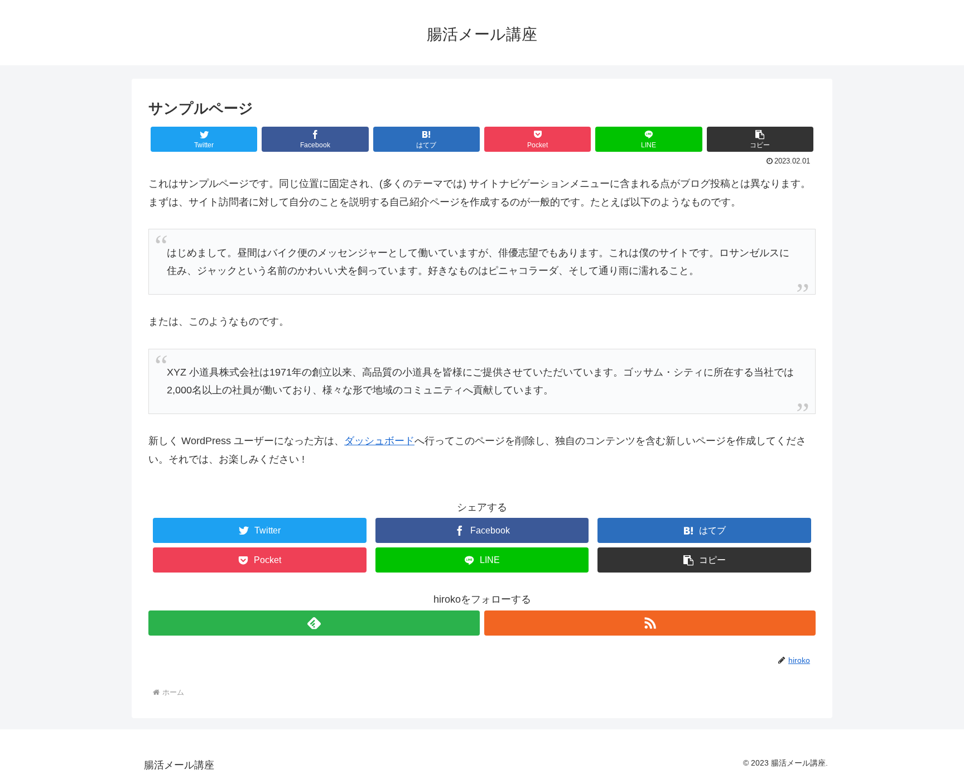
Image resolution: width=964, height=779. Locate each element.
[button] (760, 139)
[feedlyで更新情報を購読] (314, 623)
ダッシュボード (379, 440)
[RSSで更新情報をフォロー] (650, 623)
